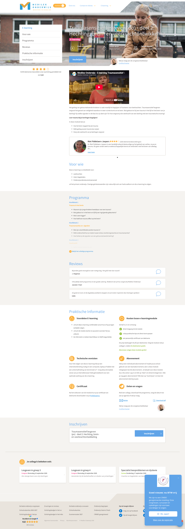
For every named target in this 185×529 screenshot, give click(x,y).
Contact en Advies (86, 5)
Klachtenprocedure (71, 520)
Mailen (125, 400)
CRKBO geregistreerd (101, 514)
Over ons (72, 5)
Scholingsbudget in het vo (53, 510)
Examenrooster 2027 (76, 514)
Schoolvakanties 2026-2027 (28, 510)
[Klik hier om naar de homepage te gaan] (35, 6)
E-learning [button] (104, 5)
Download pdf (161, 400)
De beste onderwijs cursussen (78, 506)
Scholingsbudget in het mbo (53, 514)
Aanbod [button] (58, 5)
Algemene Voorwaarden (51, 520)
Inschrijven (27, 59)
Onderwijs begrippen (101, 506)
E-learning (27, 27)
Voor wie (26, 34)
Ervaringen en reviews (51, 506)
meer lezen (91, 152)
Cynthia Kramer (124, 63)
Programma (28, 40)
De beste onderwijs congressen (29, 506)
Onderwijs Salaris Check (102, 510)
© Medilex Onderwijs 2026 (86, 520)
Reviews (26, 46)
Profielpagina (95, 396)
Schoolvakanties (74, 510)
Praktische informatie (32, 53)
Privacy (62, 520)
